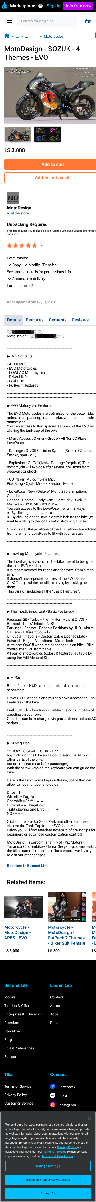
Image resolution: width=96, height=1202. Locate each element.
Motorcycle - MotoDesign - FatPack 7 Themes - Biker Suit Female (66, 935)
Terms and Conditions (57, 1156)
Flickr (62, 1096)
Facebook (66, 1087)
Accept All (48, 1193)
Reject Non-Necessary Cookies (48, 1179)
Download (13, 1031)
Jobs (54, 1014)
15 (41, 246)
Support (11, 1056)
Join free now (78, 5)
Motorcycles (53, 36)
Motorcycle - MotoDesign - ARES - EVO (17, 932)
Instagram (67, 1105)
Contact (56, 997)
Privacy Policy (15, 1095)
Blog (8, 1039)
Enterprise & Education (23, 1014)
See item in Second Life (27, 865)
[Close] (89, 1119)
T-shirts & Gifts (16, 1006)
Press (54, 1023)
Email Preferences (19, 1048)
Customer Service (18, 1103)
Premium (11, 1023)
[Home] (7, 36)
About (55, 1006)
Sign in (53, 5)
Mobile (9, 997)
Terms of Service (17, 1086)
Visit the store (18, 213)
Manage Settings (48, 1166)
